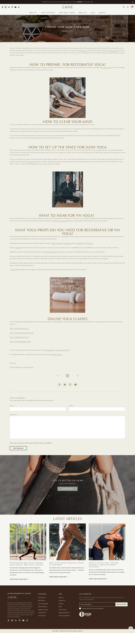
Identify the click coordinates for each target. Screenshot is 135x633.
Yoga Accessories (43, 609)
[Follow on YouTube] (15, 7)
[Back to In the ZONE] (67, 376)
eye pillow (90, 243)
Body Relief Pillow (52, 252)
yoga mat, (54, 243)
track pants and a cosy (60, 221)
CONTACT (102, 12)
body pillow (79, 243)
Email (71, 406)
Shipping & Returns (64, 612)
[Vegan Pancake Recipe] (58, 376)
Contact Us (62, 600)
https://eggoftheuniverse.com (19, 337)
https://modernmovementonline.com (22, 333)
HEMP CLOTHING (47, 12)
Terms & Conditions (64, 615)
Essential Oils (42, 612)
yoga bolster (67, 243)
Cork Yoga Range (43, 603)
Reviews (61, 603)
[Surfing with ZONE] (77, 376)
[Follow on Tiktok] (19, 7)
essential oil (30, 161)
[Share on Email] (75, 384)
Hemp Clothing (42, 606)
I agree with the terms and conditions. (93, 608)
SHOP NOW (67, 489)
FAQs (60, 606)
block (13, 269)
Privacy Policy (63, 609)
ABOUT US (82, 12)
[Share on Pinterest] (70, 384)
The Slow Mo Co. (56, 354)
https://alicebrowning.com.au (19, 328)
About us (61, 597)
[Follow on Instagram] (6, 7)
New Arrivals (42, 597)
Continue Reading (19, 579)
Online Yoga (41, 615)
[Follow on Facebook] (2, 7)
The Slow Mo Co (106, 67)
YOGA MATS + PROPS (67, 12)
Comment (13, 414)
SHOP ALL (33, 12)
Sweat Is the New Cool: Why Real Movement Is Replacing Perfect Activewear (104, 565)
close (2, 2)
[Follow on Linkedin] (9, 7)
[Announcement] (67, 2)
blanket (60, 243)
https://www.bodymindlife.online (20, 341)
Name (12, 406)
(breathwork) (112, 50)
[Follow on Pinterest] (12, 7)
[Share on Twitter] (65, 384)
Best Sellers (41, 600)
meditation (82, 50)
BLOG (93, 12)
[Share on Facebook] (59, 384)
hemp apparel (50, 350)
